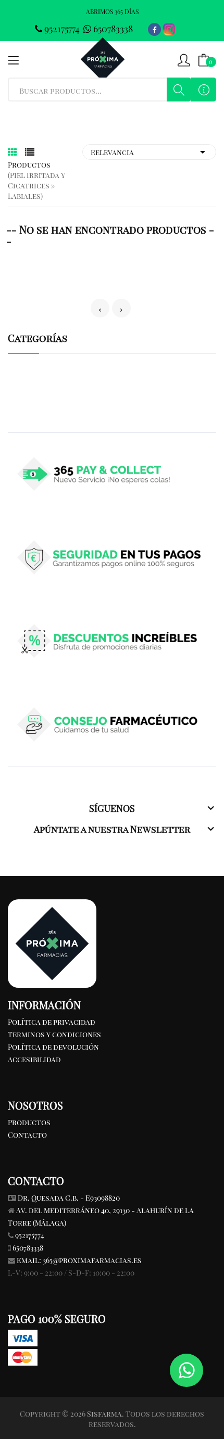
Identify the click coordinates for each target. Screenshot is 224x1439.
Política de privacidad (51, 1022)
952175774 (62, 28)
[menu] (13, 59)
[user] (184, 59)
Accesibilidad (34, 1059)
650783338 (112, 28)
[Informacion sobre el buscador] (203, 89)
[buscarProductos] (179, 89)
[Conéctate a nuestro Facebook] (154, 29)
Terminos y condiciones (54, 1034)
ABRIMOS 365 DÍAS (112, 11)
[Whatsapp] (186, 1370)
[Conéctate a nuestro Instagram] (169, 29)
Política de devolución (53, 1047)
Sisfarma (104, 1414)
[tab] (12, 152)
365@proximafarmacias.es (92, 1260)
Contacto (27, 1135)
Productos (29, 1122)
